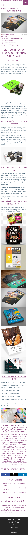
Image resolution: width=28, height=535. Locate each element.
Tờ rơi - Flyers (4, 36)
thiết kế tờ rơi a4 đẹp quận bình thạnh (9, 43)
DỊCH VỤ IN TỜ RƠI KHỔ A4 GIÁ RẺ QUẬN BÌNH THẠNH (14, 53)
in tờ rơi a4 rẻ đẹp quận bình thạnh (8, 42)
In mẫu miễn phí (14, 522)
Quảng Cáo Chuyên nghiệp (8, 34)
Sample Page (14, 527)
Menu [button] (25, 2)
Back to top (14, 532)
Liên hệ (14, 525)
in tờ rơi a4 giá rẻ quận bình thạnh (16, 38)
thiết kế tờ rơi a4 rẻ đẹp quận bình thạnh (9, 45)
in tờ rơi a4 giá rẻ (4, 38)
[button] (5, 474)
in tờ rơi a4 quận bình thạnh (7, 40)
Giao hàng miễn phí (14, 519)
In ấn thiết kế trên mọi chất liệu (11, 2)
